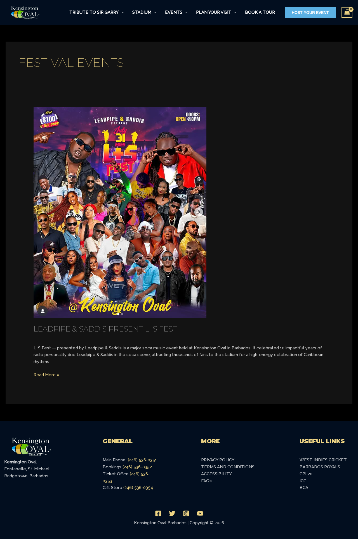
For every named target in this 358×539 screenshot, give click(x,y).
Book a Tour (260, 12)
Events (173, 12)
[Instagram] (186, 513)
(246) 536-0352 (137, 466)
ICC (303, 480)
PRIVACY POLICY (217, 459)
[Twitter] (172, 513)
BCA (304, 487)
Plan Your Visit (213, 12)
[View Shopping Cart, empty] (347, 12)
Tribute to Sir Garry (94, 12)
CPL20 (306, 473)
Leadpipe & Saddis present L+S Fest (105, 329)
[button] (121, 12)
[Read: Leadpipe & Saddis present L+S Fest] (120, 212)
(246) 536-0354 (138, 487)
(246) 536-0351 (142, 459)
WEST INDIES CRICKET (323, 459)
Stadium (141, 12)
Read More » (46, 374)
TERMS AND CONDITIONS (228, 466)
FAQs (206, 480)
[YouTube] (200, 513)
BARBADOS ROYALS (320, 466)
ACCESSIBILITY (216, 473)
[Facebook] (158, 513)
